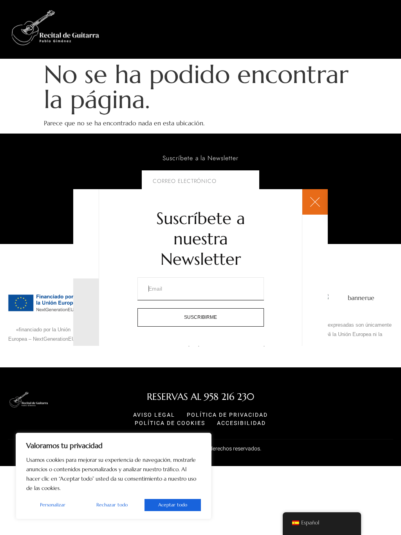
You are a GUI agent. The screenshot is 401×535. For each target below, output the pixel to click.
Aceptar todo (172, 505)
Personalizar (52, 505)
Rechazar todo (112, 505)
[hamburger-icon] (392, 54)
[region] (113, 476)
